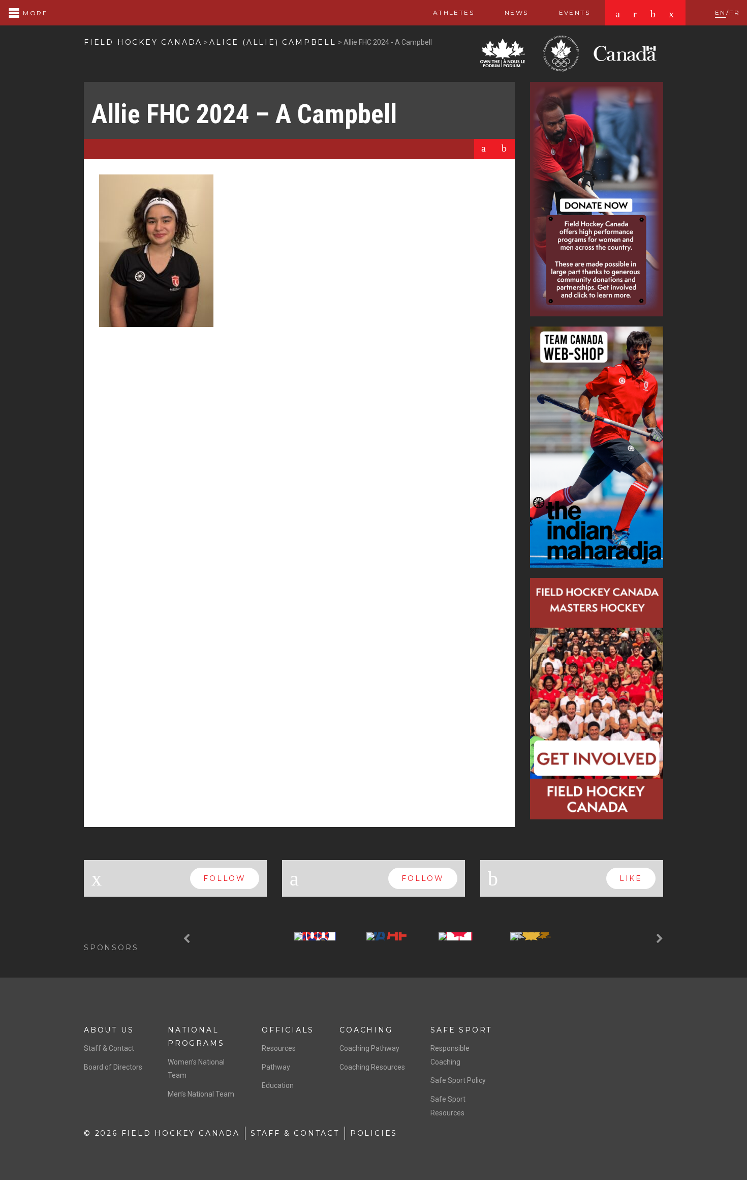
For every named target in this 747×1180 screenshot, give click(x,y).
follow (224, 878)
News (516, 12)
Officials (288, 1030)
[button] (188, 938)
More (34, 13)
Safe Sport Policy (458, 1080)
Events (574, 12)
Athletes (453, 12)
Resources (279, 1048)
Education (278, 1085)
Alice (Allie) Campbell (272, 42)
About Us (109, 1030)
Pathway (276, 1067)
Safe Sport (461, 1030)
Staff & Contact (109, 1048)
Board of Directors (113, 1067)
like (630, 878)
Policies (373, 1133)
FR (734, 12)
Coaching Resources (372, 1067)
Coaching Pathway (369, 1048)
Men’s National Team (201, 1094)
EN (720, 12)
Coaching (365, 1030)
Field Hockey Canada (143, 42)
